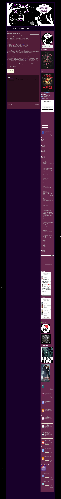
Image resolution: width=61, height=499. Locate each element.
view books (51, 135)
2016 (43, 151)
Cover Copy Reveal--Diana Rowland (48, 204)
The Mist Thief (45, 306)
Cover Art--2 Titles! (45, 223)
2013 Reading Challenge (47, 481)
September (44, 162)
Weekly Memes (21, 28)
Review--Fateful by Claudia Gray (47, 168)
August (44, 240)
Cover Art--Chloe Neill (46, 185)
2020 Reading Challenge (47, 424)
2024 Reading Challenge (47, 391)
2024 (43, 141)
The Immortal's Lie (45, 302)
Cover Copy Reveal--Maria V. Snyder (48, 229)
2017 (43, 150)
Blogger (41, 496)
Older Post (37, 104)
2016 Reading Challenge (47, 456)
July (43, 241)
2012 (43, 156)
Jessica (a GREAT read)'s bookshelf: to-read (46, 300)
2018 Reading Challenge (47, 440)
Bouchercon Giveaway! (46, 192)
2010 (43, 250)
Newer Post (9, 104)
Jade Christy (45, 303)
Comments (44, 127)
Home (9, 28)
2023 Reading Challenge (47, 399)
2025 (43, 140)
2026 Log (28, 28)
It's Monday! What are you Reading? (48, 177)
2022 (43, 144)
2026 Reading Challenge (47, 129)
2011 (43, 157)
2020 (43, 146)
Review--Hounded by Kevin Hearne (47, 235)
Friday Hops (44, 164)
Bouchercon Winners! (46, 178)
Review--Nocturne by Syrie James (47, 237)
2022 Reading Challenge (47, 407)
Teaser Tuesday (45, 191)
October (44, 161)
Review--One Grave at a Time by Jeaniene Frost (47, 226)
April (43, 245)
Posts (43, 125)
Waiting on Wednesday (46, 172)
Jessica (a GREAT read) (47, 131)
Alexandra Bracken (46, 310)
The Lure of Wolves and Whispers (45, 313)
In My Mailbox (45, 179)
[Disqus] (23, 88)
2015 (43, 152)
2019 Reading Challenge (47, 432)
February (44, 247)
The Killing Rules (45, 276)
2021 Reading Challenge (47, 416)
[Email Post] (19, 73)
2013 (43, 155)
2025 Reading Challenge (47, 383)
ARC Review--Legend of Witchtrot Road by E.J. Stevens (47, 174)
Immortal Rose (45, 309)
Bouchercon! (44, 199)
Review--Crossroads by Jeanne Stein (48, 200)
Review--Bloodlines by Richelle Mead (48, 222)
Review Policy (14, 28)
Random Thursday (45, 169)
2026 (43, 139)
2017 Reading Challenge (47, 448)
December (44, 158)
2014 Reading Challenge (47, 473)
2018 (43, 149)
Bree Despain (45, 277)
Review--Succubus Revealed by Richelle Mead (47, 210)
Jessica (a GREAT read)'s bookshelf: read (46, 274)
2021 (43, 145)
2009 (43, 251)
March (44, 246)
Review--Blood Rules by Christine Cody (48, 163)
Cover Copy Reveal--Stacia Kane (47, 187)
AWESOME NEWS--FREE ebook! (47, 212)
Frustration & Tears (45, 206)
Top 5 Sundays (45, 180)
